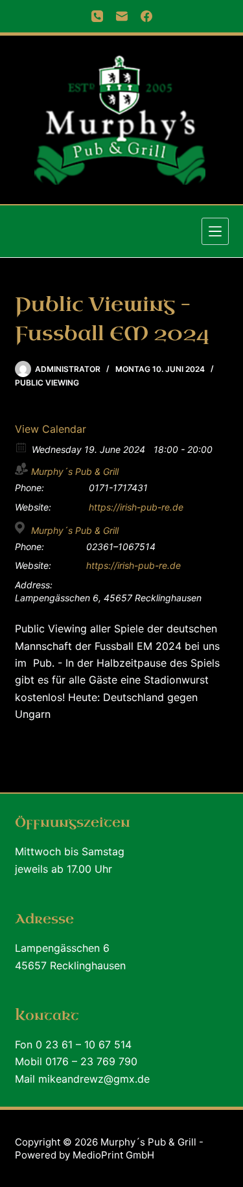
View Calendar (50, 428)
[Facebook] (146, 16)
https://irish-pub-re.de (136, 507)
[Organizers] (22, 469)
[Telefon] (97, 16)
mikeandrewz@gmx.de (94, 1078)
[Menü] (215, 231)
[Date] (22, 447)
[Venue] (22, 528)
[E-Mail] (122, 16)
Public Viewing (47, 382)
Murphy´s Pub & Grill (75, 471)
